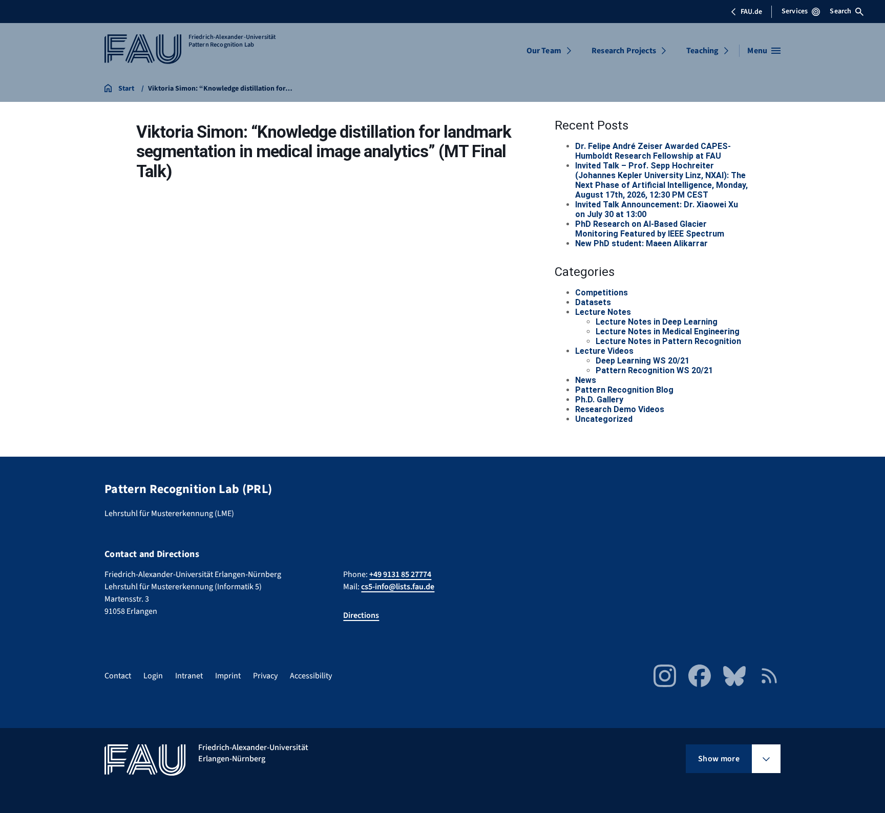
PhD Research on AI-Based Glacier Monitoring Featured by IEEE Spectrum (649, 229)
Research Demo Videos (619, 409)
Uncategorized (604, 419)
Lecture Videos (604, 351)
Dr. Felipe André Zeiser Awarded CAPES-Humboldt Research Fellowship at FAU (653, 151)
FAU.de (751, 12)
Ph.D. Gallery (599, 399)
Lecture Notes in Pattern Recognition (668, 341)
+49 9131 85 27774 (400, 574)
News (585, 380)
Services (795, 11)
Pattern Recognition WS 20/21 (654, 370)
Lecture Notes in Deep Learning (657, 322)
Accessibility (311, 675)
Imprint (228, 675)
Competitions (601, 292)
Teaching (702, 50)
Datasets (593, 302)
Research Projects (624, 50)
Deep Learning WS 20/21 (642, 361)
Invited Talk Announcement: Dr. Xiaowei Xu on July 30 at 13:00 (656, 209)
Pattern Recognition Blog (624, 390)
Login (153, 675)
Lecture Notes (603, 312)
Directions (361, 615)
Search (840, 11)
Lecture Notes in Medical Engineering (668, 331)
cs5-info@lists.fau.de (397, 586)
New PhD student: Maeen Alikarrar (641, 243)
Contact (117, 675)
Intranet (189, 675)
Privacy (265, 675)
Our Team (543, 50)
